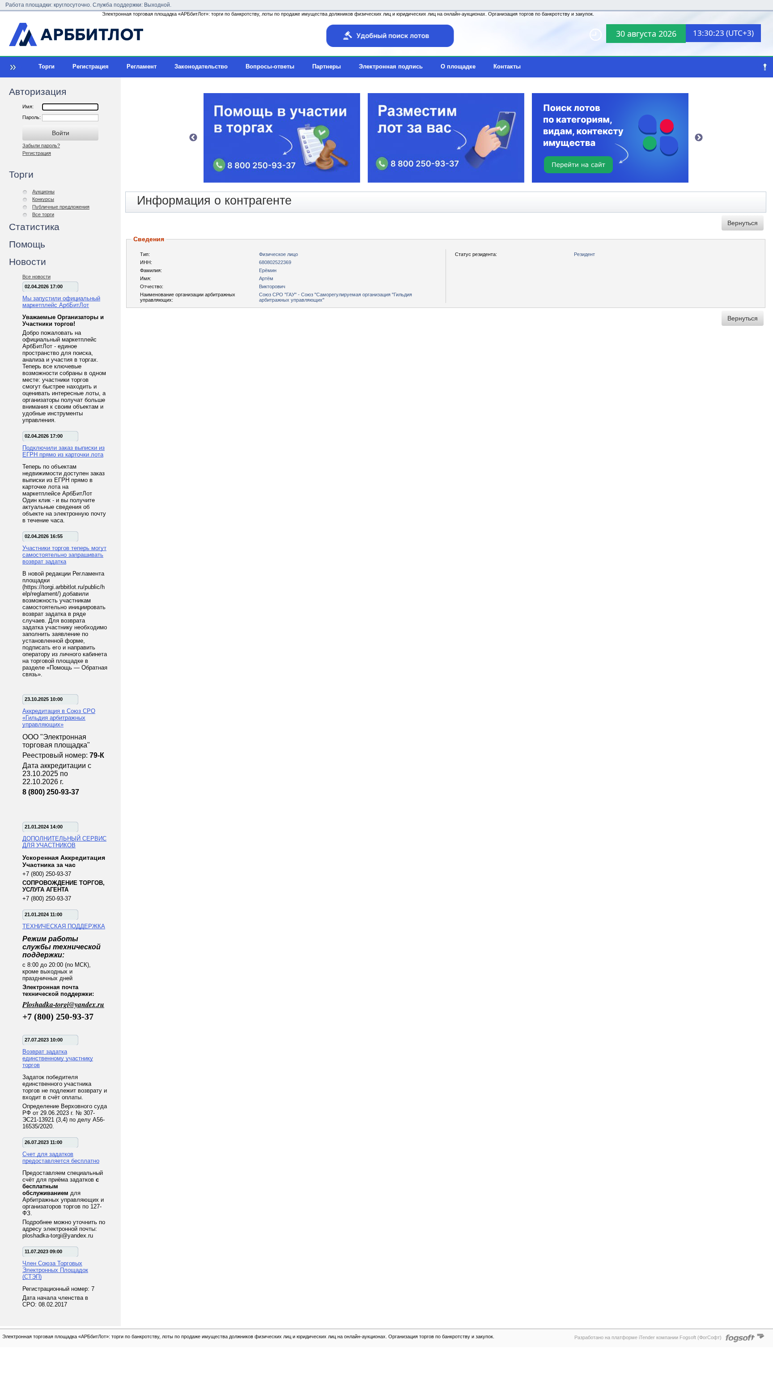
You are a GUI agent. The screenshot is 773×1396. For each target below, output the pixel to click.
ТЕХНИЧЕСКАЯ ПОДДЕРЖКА (63, 926)
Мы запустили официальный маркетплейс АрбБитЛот (61, 301)
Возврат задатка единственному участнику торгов (57, 1058)
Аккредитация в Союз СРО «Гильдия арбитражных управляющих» (58, 718)
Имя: (28, 106)
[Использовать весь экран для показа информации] (12, 67)
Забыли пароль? (41, 145)
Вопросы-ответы (270, 66)
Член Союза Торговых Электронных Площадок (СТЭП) (55, 1270)
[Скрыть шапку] (765, 67)
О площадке (458, 66)
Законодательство (201, 66)
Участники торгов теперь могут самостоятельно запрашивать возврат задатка (64, 555)
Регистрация (90, 66)
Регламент (142, 66)
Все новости (36, 276)
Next (698, 137)
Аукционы (43, 191)
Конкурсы (43, 199)
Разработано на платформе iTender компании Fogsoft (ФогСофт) (648, 1337)
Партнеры (326, 66)
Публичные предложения (60, 206)
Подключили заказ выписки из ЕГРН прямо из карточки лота (63, 451)
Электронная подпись (391, 66)
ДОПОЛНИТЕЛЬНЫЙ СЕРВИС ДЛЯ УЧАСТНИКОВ (64, 842)
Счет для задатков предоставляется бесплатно (60, 1157)
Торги (46, 66)
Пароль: (32, 117)
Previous (193, 137)
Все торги (43, 214)
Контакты (507, 66)
